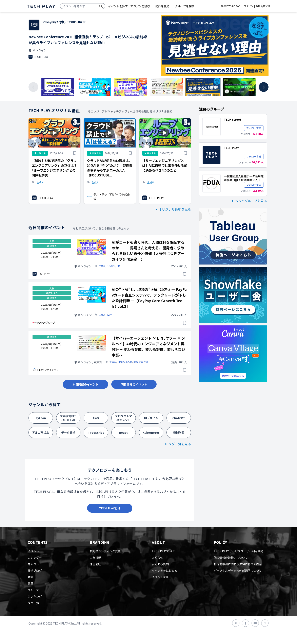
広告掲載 (95, 558)
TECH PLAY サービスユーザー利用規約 (238, 551)
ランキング (35, 596)
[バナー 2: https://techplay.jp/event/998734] (94, 87)
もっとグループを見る (251, 200)
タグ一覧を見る (179, 443)
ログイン (248, 6)
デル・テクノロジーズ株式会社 (111, 196)
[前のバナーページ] (33, 87)
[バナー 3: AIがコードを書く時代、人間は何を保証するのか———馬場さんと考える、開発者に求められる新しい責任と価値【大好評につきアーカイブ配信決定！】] (130, 87)
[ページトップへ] (41, 6)
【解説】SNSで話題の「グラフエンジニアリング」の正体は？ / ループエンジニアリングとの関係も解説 (54, 167)
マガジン (33, 564)
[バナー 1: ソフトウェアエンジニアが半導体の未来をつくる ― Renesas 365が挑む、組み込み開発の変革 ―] (57, 87)
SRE (119, 266)
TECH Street (232, 119)
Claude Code (125, 361)
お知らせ (157, 558)
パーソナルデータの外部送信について (238, 570)
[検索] (101, 6)
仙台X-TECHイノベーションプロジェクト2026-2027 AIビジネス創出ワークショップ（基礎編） (88, 39)
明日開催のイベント (134, 384)
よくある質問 (160, 564)
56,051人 (257, 162)
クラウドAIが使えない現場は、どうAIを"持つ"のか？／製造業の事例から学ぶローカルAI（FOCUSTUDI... (109, 167)
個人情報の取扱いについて (231, 558)
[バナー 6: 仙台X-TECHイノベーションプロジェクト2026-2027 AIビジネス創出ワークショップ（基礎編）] (239, 87)
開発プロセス (141, 361)
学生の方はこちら (230, 6)
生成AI (40, 182)
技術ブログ (35, 570)
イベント (33, 551)
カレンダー (35, 558)
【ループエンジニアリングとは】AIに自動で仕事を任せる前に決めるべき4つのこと (164, 165)
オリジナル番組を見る (175, 209)
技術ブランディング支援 (105, 551)
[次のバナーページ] (264, 87)
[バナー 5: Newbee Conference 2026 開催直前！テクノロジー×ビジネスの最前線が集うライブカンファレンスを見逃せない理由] (202, 87)
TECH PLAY (45, 198)
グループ (33, 590)
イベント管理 (160, 577)
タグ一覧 (33, 603)
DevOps (111, 266)
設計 (109, 314)
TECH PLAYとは (109, 508)
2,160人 (258, 190)
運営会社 (95, 564)
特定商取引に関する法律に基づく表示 (238, 564)
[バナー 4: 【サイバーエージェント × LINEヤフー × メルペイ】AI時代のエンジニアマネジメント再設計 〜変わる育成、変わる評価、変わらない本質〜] (166, 87)
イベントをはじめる (164, 570)
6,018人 (258, 134)
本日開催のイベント (85, 384)
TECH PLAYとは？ (163, 551)
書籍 (30, 583)
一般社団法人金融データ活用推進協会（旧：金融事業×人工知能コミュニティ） (243, 180)
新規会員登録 (263, 6)
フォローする (253, 128)
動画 (30, 577)
